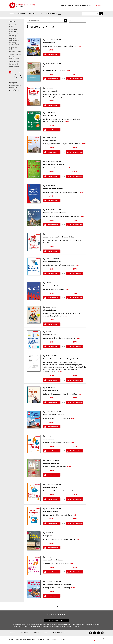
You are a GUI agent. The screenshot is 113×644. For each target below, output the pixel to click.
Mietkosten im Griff (49, 335)
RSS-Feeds (41, 639)
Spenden (98, 5)
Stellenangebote (21, 639)
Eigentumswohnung (49, 140)
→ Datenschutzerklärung (36, 626)
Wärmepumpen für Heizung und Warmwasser (57, 584)
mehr (79, 46)
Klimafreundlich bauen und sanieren (55, 213)
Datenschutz (54, 639)
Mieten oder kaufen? (49, 310)
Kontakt (11, 639)
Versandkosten (14, 67)
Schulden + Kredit (15, 52)
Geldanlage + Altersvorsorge (14, 43)
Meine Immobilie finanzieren (52, 262)
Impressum (63, 639)
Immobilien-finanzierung (13, 30)
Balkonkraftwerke (49, 42)
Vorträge (32, 14)
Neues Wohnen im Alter (50, 390)
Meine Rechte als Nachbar (51, 286)
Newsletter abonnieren (56, 620)
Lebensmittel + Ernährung (14, 35)
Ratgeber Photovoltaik (50, 487)
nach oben (56, 607)
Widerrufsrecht (13, 87)
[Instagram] (90, 633)
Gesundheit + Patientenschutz (14, 39)
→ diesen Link (69, 626)
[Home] (22, 5)
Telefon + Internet (15, 54)
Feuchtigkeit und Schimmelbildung (54, 164)
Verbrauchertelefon (67, 5)
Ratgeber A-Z (13, 64)
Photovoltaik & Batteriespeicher (53, 415)
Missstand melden (80, 5)
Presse (89, 5)
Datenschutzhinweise (14, 90)
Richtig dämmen (48, 536)
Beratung (21, 14)
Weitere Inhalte (51, 14)
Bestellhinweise (13, 82)
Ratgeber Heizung (48, 439)
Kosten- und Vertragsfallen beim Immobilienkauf (58, 237)
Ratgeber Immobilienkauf (51, 463)
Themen (12, 14)
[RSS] (102, 633)
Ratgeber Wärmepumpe (50, 511)
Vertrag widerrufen (96, 640)
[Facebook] (94, 633)
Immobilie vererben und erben (53, 189)
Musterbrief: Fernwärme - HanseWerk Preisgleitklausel (60, 359)
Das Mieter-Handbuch (50, 91)
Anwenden (101, 13)
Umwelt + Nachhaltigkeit (14, 58)
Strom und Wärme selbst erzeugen (54, 560)
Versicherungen (14, 61)
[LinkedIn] (98, 633)
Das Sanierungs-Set (49, 115)
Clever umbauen (48, 67)
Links (47, 639)
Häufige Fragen (31, 639)
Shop (40, 14)
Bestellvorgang (13, 89)
